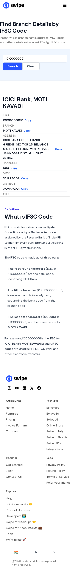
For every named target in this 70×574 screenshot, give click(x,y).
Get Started (14, 465)
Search (12, 66)
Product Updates (18, 510)
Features (12, 414)
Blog (9, 498)
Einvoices (52, 408)
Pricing (10, 419)
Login (9, 471)
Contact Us (14, 477)
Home (10, 408)
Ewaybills (52, 414)
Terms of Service (57, 477)
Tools (9, 534)
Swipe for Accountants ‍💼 (24, 528)
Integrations (54, 449)
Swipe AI (52, 419)
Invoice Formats (17, 425)
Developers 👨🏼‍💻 (16, 516)
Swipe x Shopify (57, 437)
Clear (31, 66)
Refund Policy (55, 471)
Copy (28, 120)
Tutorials (12, 431)
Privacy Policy (55, 465)
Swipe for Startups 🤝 (21, 522)
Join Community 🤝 (19, 504)
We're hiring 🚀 (16, 540)
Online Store (54, 425)
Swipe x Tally (55, 431)
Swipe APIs (53, 443)
